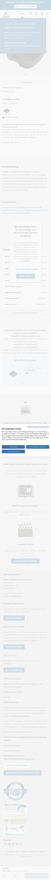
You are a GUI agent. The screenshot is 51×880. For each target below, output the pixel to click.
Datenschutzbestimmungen (38, 426)
